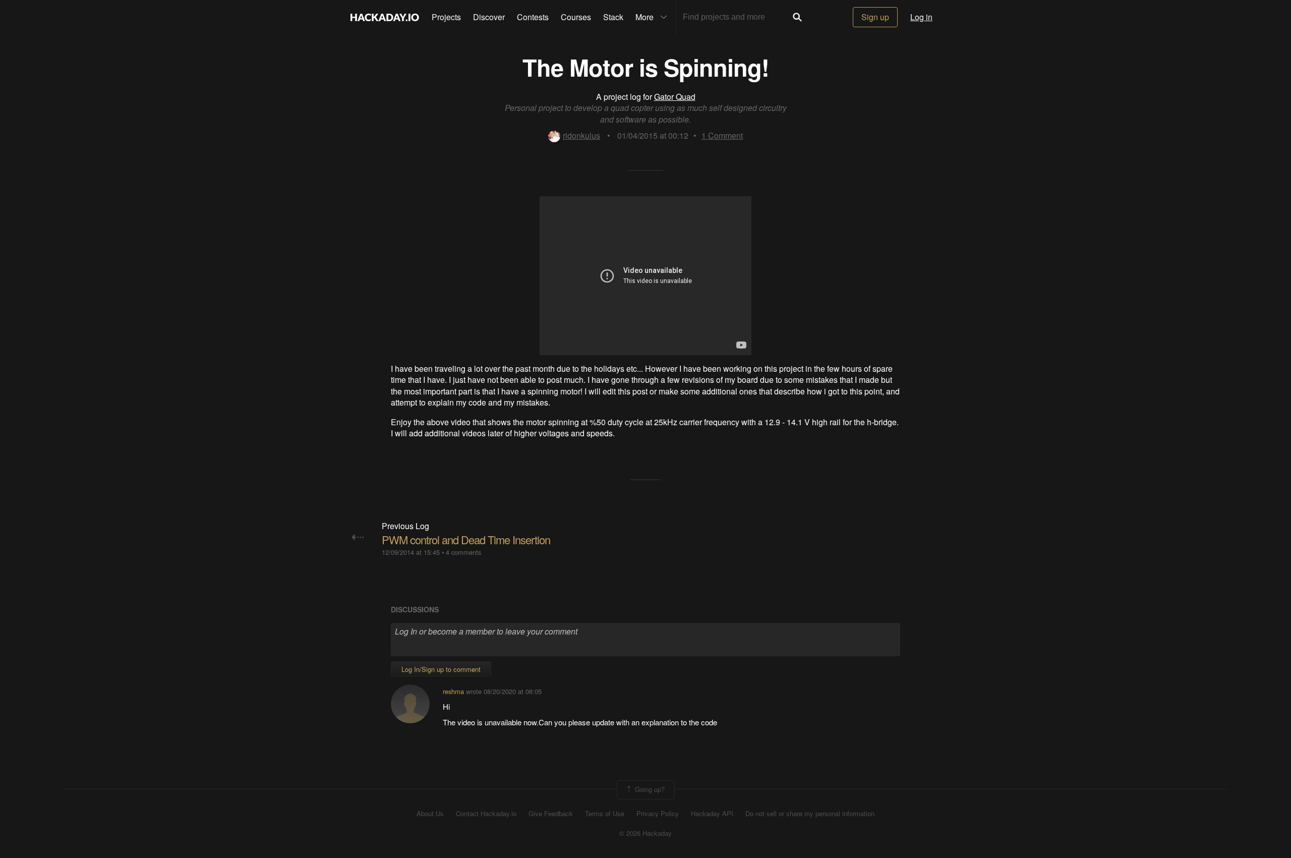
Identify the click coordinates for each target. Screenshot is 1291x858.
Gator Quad (674, 96)
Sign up (875, 17)
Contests (533, 17)
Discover (489, 17)
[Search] (797, 17)
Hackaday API (712, 813)
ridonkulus (581, 135)
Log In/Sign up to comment (441, 669)
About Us (430, 813)
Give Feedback (551, 813)
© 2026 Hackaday (645, 833)
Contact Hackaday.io (486, 813)
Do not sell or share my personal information (809, 813)
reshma (453, 691)
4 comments (463, 552)
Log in (921, 17)
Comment (722, 135)
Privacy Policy (657, 813)
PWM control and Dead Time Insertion (466, 539)
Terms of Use (604, 813)
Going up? (649, 789)
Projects (446, 17)
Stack (613, 17)
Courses (576, 17)
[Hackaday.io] (385, 17)
